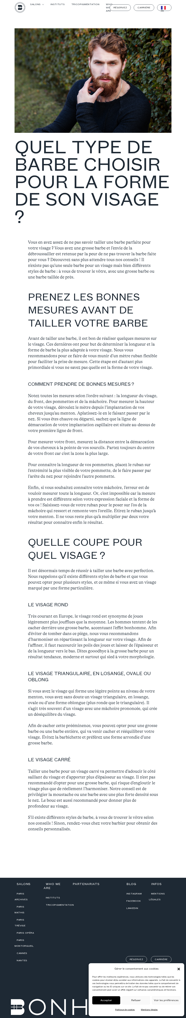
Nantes (22, 960)
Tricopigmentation (60, 905)
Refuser (136, 1000)
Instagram (134, 893)
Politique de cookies (125, 1010)
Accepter (106, 1000)
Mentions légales (149, 1010)
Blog (131, 884)
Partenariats (86, 884)
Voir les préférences (166, 1000)
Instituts (53, 897)
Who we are (52, 886)
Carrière (144, 7)
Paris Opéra (25, 933)
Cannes (22, 953)
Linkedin (132, 908)
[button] (179, 969)
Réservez (120, 7)
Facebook (133, 901)
